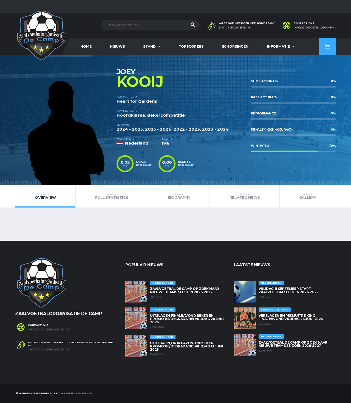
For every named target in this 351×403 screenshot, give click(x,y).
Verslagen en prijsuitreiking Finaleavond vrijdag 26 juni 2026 (291, 317)
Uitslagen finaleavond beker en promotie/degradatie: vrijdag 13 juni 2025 (186, 346)
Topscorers (191, 46)
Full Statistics (111, 196)
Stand (149, 46)
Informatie (278, 46)
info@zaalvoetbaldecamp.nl (315, 27)
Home (86, 46)
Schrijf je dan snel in (234, 27)
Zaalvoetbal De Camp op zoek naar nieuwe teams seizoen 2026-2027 (184, 290)
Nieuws (117, 46)
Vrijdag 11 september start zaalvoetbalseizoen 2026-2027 (289, 290)
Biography (179, 196)
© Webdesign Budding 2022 (36, 393)
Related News (245, 196)
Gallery (307, 196)
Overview (45, 196)
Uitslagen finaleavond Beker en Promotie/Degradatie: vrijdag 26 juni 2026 (186, 318)
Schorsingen (235, 46)
